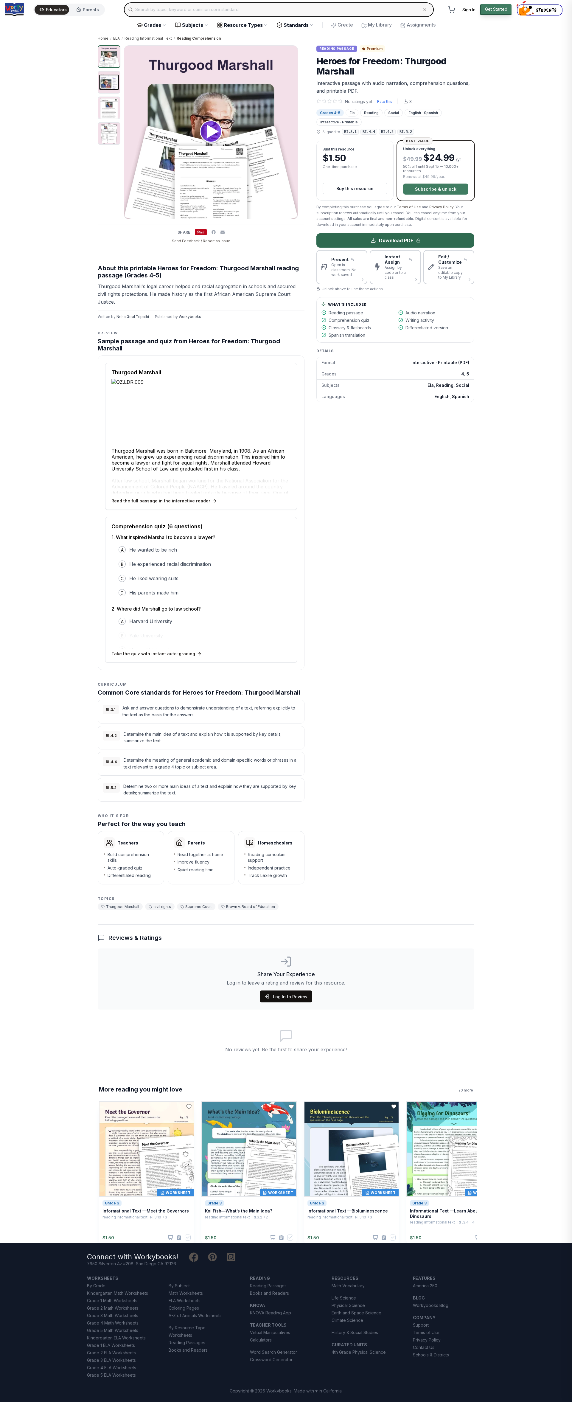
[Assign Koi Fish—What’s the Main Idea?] (281, 1237)
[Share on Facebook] (214, 232)
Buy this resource (355, 188)
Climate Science (347, 1320)
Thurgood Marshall (122, 906)
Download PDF (396, 240)
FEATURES (424, 1278)
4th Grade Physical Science (359, 1352)
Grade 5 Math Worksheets (112, 1330)
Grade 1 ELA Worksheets (111, 1345)
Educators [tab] (56, 9)
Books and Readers (188, 1350)
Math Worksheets (186, 1293)
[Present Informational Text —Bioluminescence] (375, 1237)
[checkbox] (188, 1237)
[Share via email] (222, 232)
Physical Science (348, 1305)
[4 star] (334, 101)
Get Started (496, 9)
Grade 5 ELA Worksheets (111, 1375)
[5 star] (340, 101)
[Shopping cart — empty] (451, 9)
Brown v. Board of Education (250, 906)
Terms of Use (409, 207)
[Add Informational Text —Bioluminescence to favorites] (394, 1106)
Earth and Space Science (356, 1312)
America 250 (425, 1285)
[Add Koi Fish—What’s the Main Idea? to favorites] (291, 1106)
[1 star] (318, 101)
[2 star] (324, 101)
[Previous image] (132, 132)
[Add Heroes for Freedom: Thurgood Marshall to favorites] (295, 55)
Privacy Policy (441, 207)
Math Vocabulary (348, 1285)
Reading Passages (187, 1342)
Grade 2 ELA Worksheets (111, 1352)
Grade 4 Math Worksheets (113, 1322)
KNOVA (257, 1305)
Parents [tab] (91, 9)
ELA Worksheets (184, 1300)
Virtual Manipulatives (270, 1332)
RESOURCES (345, 1278)
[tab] (109, 56)
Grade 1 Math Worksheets (112, 1300)
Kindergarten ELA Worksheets (116, 1337)
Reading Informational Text (148, 38)
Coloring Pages (184, 1308)
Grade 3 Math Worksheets (112, 1315)
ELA (116, 38)
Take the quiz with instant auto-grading (153, 653)
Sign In (468, 9)
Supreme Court (198, 906)
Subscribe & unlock (435, 189)
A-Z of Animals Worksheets (195, 1315)
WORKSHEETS (102, 1278)
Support (421, 1325)
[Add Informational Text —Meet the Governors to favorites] (189, 1106)
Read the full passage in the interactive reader (160, 500)
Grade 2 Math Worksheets (112, 1308)
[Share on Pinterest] (201, 232)
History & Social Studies (355, 1332)
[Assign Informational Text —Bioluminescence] (384, 1237)
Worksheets (180, 1335)
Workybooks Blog (430, 1305)
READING (260, 1278)
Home (103, 38)
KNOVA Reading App (270, 1312)
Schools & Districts (431, 1354)
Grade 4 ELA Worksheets (111, 1367)
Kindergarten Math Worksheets (117, 1293)
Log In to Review (290, 996)
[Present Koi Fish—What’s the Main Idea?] (273, 1237)
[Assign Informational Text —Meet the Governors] (179, 1237)
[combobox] (278, 9)
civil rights (162, 906)
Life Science (344, 1297)
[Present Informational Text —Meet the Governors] (170, 1237)
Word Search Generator (273, 1352)
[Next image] (290, 132)
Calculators (261, 1339)
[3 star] (329, 101)
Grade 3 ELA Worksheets (111, 1360)
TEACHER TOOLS (268, 1325)
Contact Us (423, 1347)
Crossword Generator (271, 1359)
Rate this (384, 101)
